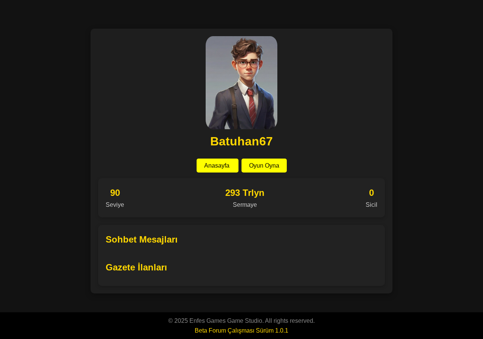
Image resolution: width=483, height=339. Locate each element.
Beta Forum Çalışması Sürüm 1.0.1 (241, 330)
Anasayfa (217, 165)
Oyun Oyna (264, 165)
